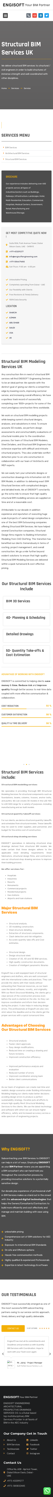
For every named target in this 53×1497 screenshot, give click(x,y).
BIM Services (11, 147)
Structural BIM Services (16, 159)
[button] (5, 15)
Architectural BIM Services (17, 153)
